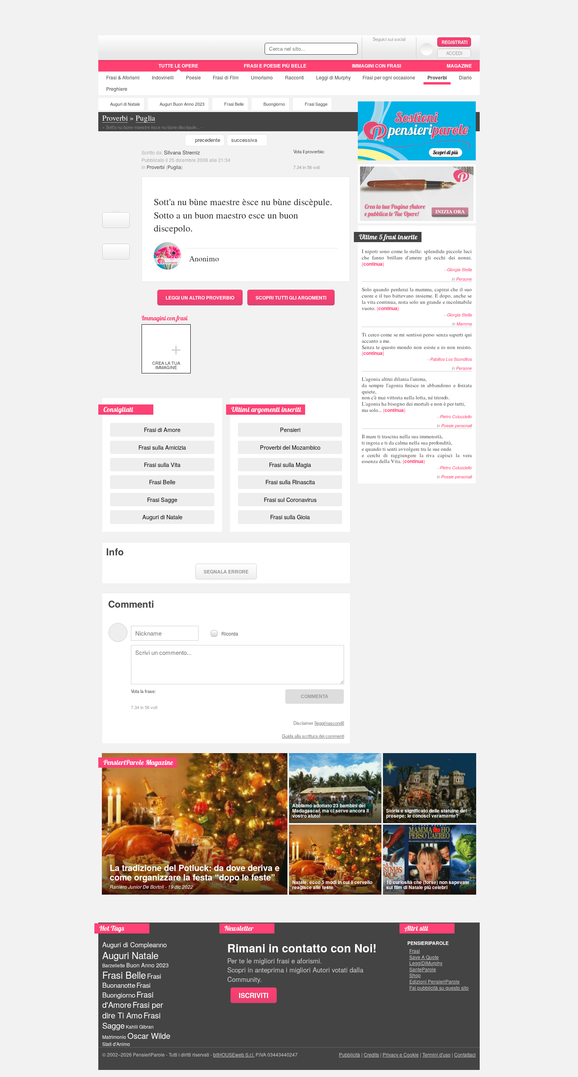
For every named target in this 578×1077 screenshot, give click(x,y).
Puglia (174, 167)
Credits (371, 1054)
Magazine (459, 65)
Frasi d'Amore (127, 999)
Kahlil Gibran (140, 1026)
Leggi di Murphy (333, 77)
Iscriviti (254, 995)
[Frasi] (109, 68)
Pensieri (290, 429)
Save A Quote (424, 957)
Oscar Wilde (148, 1035)
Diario (465, 77)
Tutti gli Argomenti (291, 297)
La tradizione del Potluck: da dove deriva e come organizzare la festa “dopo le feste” (195, 872)
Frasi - (152, 46)
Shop (415, 975)
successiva (244, 139)
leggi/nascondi (329, 723)
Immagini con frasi (376, 65)
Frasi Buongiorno (126, 990)
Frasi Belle (234, 104)
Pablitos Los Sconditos (451, 359)
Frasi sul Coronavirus (290, 499)
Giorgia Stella (459, 269)
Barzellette (113, 965)
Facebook (373, 49)
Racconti (294, 77)
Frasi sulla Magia (290, 464)
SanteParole (422, 969)
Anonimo (204, 258)
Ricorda (229, 633)
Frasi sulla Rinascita (290, 482)
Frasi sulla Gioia (290, 517)
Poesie (193, 77)
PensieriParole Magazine (138, 762)
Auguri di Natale (125, 104)
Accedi (454, 53)
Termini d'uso (436, 1054)
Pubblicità (349, 1054)
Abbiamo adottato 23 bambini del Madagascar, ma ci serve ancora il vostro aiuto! (330, 810)
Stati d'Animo (116, 1043)
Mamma (464, 324)
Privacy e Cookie (401, 1054)
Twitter (389, 49)
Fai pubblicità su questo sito (439, 988)
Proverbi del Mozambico (290, 447)
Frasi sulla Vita (162, 464)
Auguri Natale (130, 955)
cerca (335, 49)
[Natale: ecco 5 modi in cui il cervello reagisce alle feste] (335, 860)
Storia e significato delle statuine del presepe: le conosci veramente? (426, 813)
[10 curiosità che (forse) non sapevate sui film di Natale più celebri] (430, 860)
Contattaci (465, 1054)
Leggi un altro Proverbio (200, 297)
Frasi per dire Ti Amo (132, 1009)
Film (226, 77)
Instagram (405, 49)
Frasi (123, 77)
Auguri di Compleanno (134, 944)
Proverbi (437, 77)
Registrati (455, 42)
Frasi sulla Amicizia (162, 447)
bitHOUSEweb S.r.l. (233, 1054)
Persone (464, 279)
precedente (207, 139)
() (417, 257)
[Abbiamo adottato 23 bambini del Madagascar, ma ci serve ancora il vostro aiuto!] (335, 788)
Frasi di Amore (162, 429)
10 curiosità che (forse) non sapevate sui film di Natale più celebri (427, 885)
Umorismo (262, 77)
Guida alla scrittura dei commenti (313, 736)
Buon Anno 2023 (147, 965)
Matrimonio (114, 1036)
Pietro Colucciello (456, 416)
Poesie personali (456, 425)
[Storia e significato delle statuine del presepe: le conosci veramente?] (430, 788)
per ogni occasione (389, 77)
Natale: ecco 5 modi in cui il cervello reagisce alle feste (332, 885)
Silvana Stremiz (182, 152)
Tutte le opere (178, 65)
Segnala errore (226, 571)
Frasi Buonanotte (131, 980)
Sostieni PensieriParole (417, 130)
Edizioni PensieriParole (434, 981)
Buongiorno (274, 104)
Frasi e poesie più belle (275, 65)
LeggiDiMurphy (425, 963)
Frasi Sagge (316, 104)
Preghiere (116, 88)
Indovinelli (163, 77)
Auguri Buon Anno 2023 (182, 104)
